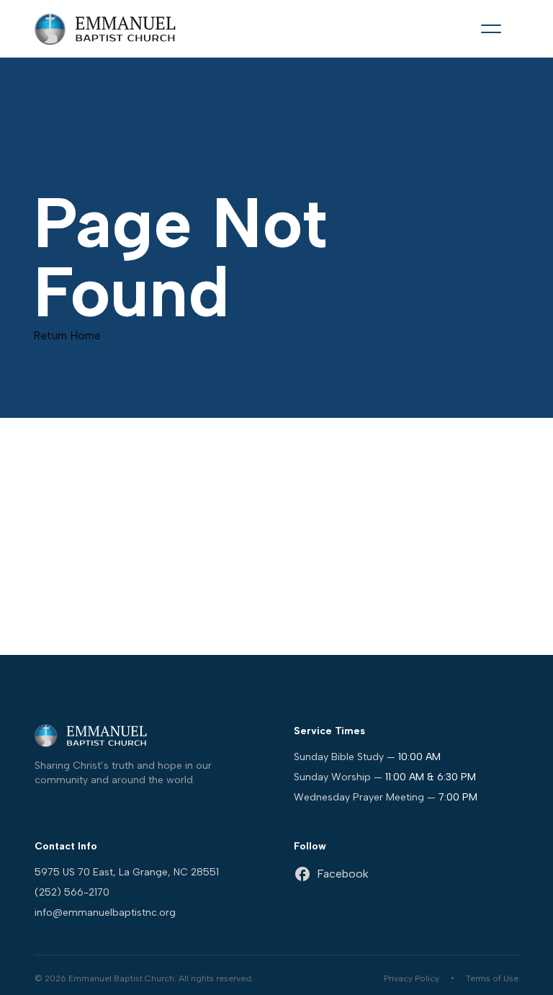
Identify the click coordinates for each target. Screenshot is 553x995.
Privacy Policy (411, 978)
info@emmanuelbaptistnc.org (105, 912)
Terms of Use (492, 978)
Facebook (343, 873)
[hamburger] (491, 28)
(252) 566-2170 (72, 892)
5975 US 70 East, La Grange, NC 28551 (127, 872)
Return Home (67, 335)
